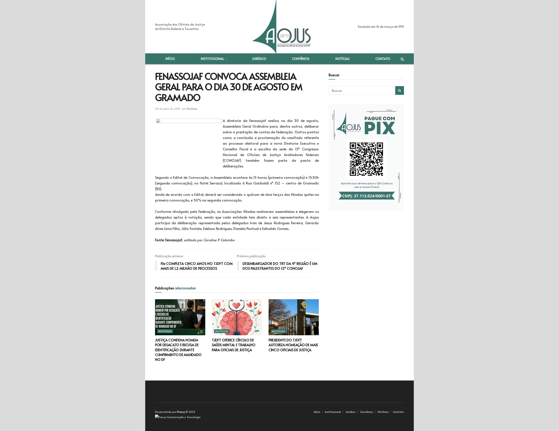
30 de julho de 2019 (167, 109)
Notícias (342, 59)
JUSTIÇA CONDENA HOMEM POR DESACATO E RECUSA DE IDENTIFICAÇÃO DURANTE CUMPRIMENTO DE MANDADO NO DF (178, 349)
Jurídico (259, 59)
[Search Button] (399, 90)
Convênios (300, 59)
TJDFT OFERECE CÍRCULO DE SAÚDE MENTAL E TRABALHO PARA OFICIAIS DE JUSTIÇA (233, 344)
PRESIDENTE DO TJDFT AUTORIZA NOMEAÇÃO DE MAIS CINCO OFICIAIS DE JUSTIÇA (293, 344)
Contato (382, 59)
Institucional (212, 59)
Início (170, 59)
